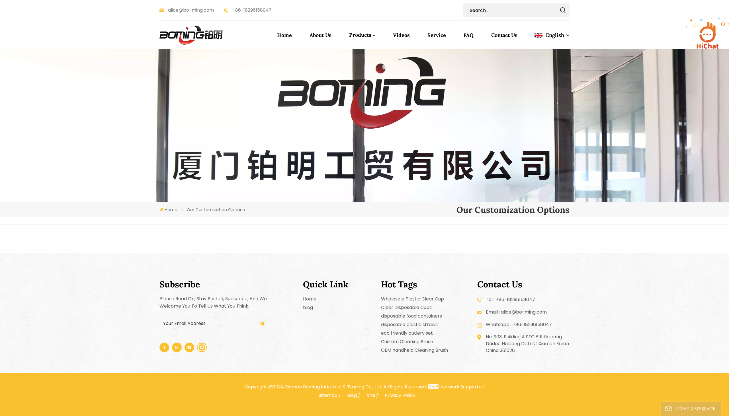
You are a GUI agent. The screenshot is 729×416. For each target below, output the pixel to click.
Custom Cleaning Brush (407, 341)
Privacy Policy (400, 395)
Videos (401, 35)
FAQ (469, 35)
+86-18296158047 (252, 10)
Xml (370, 395)
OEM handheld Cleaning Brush (414, 350)
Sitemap (328, 395)
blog (308, 307)
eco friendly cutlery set (407, 333)
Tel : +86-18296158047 (510, 299)
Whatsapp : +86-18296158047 (519, 324)
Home (284, 35)
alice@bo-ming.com (191, 10)
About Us (320, 35)
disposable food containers (411, 316)
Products (360, 35)
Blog (352, 395)
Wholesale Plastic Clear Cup (412, 299)
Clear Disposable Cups (406, 307)
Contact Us (504, 35)
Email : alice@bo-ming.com (516, 312)
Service (436, 35)
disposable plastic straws (409, 324)
